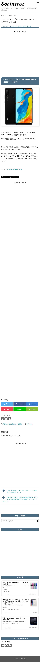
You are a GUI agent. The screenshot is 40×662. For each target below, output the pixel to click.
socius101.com (7, 594)
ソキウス (29, 424)
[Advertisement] (20, 53)
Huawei (29, 26)
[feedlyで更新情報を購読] (6, 418)
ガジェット (14, 26)
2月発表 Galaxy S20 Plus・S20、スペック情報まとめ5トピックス (22, 491)
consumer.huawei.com (14, 169)
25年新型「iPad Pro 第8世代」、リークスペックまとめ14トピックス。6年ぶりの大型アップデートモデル (16, 601)
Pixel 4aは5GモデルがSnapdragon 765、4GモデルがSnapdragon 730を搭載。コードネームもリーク (20, 499)
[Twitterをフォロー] (2, 418)
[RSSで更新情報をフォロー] (9, 418)
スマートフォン (22, 26)
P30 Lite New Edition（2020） (13, 424)
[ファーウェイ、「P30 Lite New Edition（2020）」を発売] (32, 404)
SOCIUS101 (22, 659)
